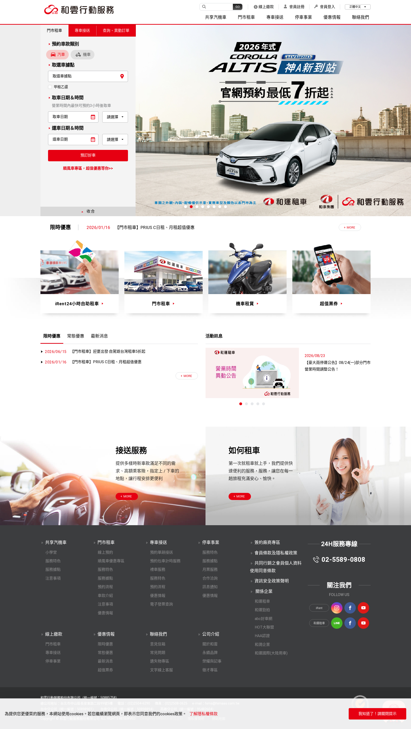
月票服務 (210, 569)
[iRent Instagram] (336, 608)
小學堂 (51, 552)
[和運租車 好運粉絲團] (350, 623)
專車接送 (82, 30)
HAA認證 (262, 636)
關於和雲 (210, 644)
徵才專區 (210, 670)
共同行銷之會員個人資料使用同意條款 (276, 567)
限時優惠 (105, 644)
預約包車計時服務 (165, 561)
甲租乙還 (61, 87)
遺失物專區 (159, 661)
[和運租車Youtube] (363, 623)
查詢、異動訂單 (116, 30)
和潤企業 (262, 644)
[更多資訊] (187, 375)
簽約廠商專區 (267, 542)
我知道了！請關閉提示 (377, 713)
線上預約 (105, 552)
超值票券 (105, 670)
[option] (212, 228)
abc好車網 (263, 618)
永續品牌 (210, 652)
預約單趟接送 (161, 552)
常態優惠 (105, 652)
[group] (205, 120)
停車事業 (53, 661)
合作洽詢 (210, 578)
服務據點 (53, 569)
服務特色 (53, 561)
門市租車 (54, 30)
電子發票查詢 (161, 604)
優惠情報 (105, 613)
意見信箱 (157, 644)
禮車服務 (157, 569)
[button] (185, 206)
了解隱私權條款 (203, 713)
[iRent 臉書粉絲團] (350, 608)
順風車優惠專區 (111, 561)
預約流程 (105, 587)
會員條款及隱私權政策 (275, 552)
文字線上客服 (161, 670)
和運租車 (262, 601)
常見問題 (157, 652)
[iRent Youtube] (363, 608)
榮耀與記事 (211, 661)
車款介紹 (105, 595)
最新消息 (105, 661)
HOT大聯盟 (264, 627)
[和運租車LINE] (336, 623)
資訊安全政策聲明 (271, 580)
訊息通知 (210, 587)
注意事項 (53, 578)
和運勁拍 (262, 610)
